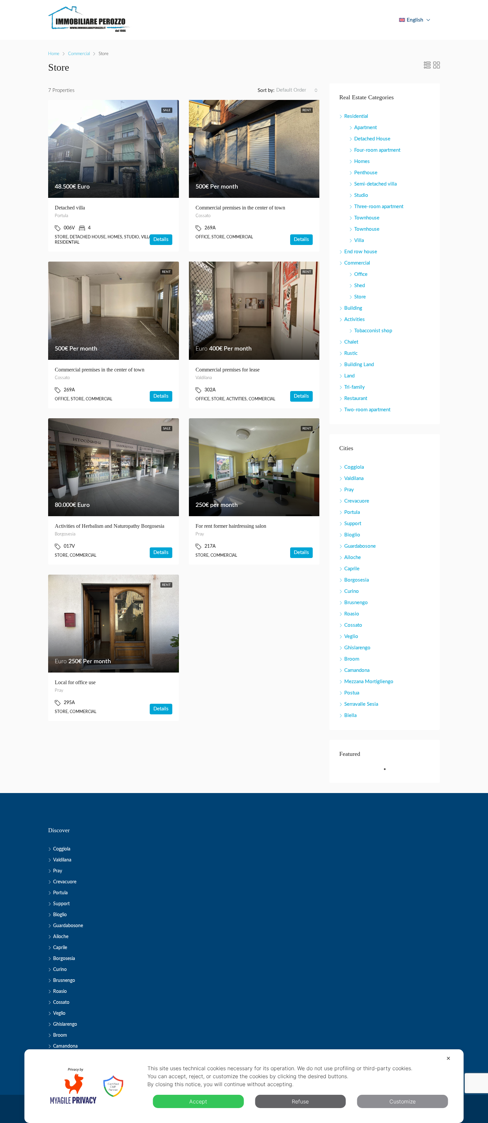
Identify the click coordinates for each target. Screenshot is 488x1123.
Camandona (356, 670)
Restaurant (355, 398)
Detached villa (70, 207)
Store (360, 296)
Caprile (352, 568)
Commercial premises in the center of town (240, 207)
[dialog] (244, 1086)
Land (349, 375)
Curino (351, 591)
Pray (349, 489)
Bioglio (352, 534)
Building (353, 308)
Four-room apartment (377, 150)
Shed (359, 285)
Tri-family (354, 387)
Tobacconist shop (373, 330)
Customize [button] (402, 1101)
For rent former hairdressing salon (231, 526)
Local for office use (75, 682)
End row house (360, 251)
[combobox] (297, 90)
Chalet (351, 342)
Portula (352, 512)
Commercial (79, 54)
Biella (350, 715)
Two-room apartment (367, 409)
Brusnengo (356, 602)
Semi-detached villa (375, 184)
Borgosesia (356, 580)
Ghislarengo (357, 647)
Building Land (359, 364)
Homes (362, 161)
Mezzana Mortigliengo (368, 681)
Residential (356, 116)
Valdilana (354, 478)
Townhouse (366, 217)
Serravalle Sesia (361, 704)
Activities (354, 319)
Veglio (351, 636)
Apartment (365, 127)
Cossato (353, 625)
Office (360, 274)
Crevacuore (356, 501)
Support (352, 523)
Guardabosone (360, 546)
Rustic (351, 353)
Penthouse (365, 172)
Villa (359, 240)
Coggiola (354, 467)
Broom (351, 659)
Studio (361, 195)
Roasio (351, 613)
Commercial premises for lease (228, 369)
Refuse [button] (300, 1101)
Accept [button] (198, 1101)
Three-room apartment (378, 206)
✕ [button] (448, 1058)
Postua (351, 692)
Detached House (372, 138)
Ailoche (352, 557)
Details (161, 239)
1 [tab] (388, 771)
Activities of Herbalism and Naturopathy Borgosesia (109, 526)
